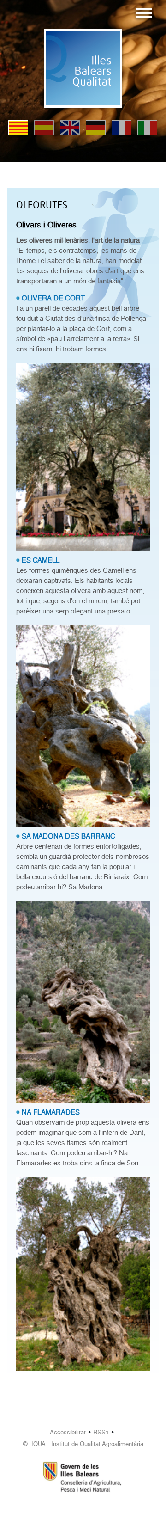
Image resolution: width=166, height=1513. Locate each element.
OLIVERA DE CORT (53, 298)
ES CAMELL (40, 560)
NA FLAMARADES (51, 1112)
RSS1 (101, 1432)
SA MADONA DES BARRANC (68, 836)
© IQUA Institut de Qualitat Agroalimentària (83, 1443)
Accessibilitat (68, 1432)
